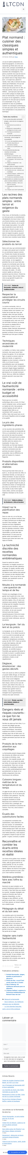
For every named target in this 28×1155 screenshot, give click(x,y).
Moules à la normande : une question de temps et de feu (14, 156)
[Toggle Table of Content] (22, 117)
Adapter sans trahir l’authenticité (15, 189)
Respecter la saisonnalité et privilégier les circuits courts (14, 129)
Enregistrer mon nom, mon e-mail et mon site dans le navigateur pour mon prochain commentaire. (14, 1059)
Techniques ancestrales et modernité (13, 132)
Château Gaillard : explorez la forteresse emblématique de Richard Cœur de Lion (16, 992)
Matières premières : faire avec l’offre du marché (15, 183)
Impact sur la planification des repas (14, 147)
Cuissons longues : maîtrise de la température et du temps (15, 174)
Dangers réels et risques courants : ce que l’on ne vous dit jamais (14, 167)
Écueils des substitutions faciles (15, 177)
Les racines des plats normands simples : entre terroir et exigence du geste (13, 121)
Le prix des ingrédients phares (14, 141)
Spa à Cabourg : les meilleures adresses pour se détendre (15, 986)
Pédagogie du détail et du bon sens (15, 187)
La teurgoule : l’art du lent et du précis (15, 160)
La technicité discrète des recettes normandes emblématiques (12, 152)
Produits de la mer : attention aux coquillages (15, 170)
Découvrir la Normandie (11, 999)
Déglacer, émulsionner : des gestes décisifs (14, 163)
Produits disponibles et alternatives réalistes (13, 143)
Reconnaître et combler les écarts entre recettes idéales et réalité (14, 180)
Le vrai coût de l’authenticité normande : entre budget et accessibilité (12, 137)
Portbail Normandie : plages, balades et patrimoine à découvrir (15, 976)
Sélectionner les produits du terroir (14, 125)
